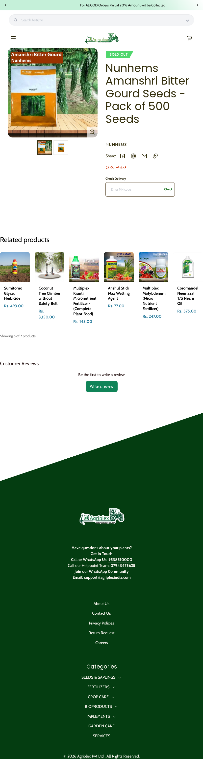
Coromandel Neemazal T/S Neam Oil (187, 296)
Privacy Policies (101, 623)
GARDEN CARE (101, 726)
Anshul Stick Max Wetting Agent (119, 293)
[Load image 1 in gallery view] (44, 147)
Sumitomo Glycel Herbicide (13, 293)
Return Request (101, 632)
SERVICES (101, 736)
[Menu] (13, 38)
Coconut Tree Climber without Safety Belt (49, 296)
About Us (101, 603)
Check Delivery (115, 178)
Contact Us (101, 613)
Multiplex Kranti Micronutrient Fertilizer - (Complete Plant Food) (85, 301)
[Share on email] (144, 156)
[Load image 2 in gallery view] (60, 147)
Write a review (101, 386)
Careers (101, 642)
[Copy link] (155, 156)
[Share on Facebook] (122, 156)
